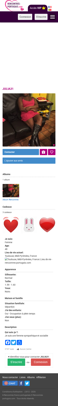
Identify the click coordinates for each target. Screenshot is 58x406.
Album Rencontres (11, 200)
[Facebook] (21, 383)
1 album (6, 180)
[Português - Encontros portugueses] (50, 9)
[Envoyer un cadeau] (43, 152)
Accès (35, 8)
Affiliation (41, 377)
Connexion (41, 362)
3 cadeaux (7, 212)
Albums (31, 377)
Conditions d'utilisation (12, 392)
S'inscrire (16, 362)
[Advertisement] (29, 54)
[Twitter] (27, 383)
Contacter (10, 152)
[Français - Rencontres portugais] (50, 7)
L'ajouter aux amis (14, 160)
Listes (22, 377)
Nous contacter (10, 377)
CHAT (12, 383)
